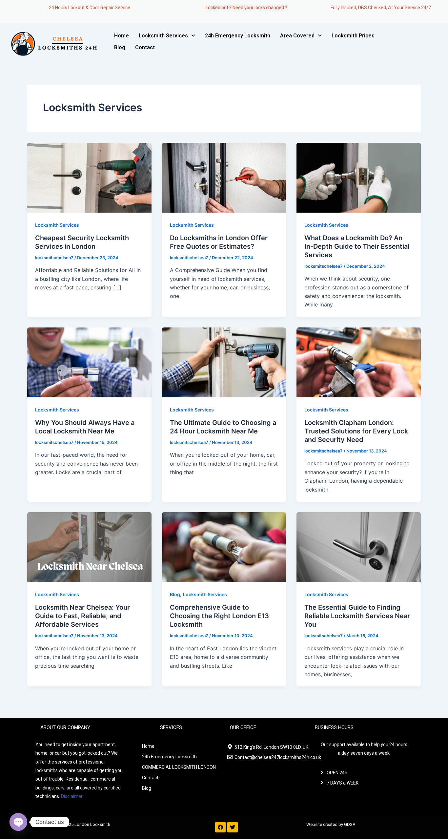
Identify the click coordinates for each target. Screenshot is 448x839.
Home (121, 35)
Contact (145, 47)
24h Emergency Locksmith (237, 35)
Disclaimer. (72, 796)
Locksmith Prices (353, 35)
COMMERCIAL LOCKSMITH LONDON (179, 767)
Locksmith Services (163, 35)
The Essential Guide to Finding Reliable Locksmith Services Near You (357, 615)
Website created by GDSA (331, 824)
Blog (119, 47)
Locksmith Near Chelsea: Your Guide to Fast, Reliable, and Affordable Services (82, 615)
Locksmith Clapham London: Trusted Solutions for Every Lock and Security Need (356, 431)
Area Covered (297, 35)
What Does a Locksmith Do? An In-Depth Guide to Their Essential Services (356, 246)
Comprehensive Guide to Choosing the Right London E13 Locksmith (219, 615)
